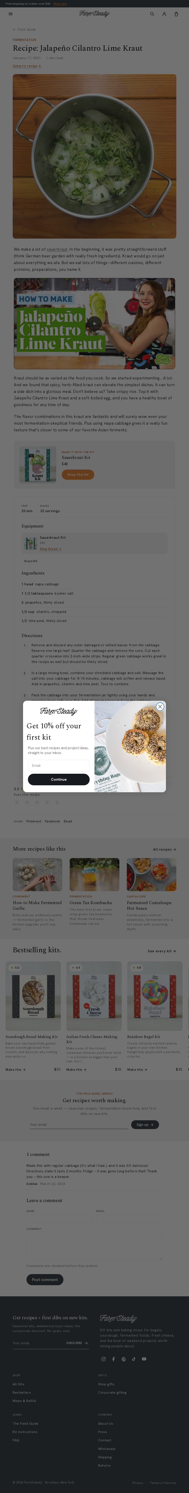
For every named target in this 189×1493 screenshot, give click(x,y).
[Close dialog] (160, 707)
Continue (59, 779)
